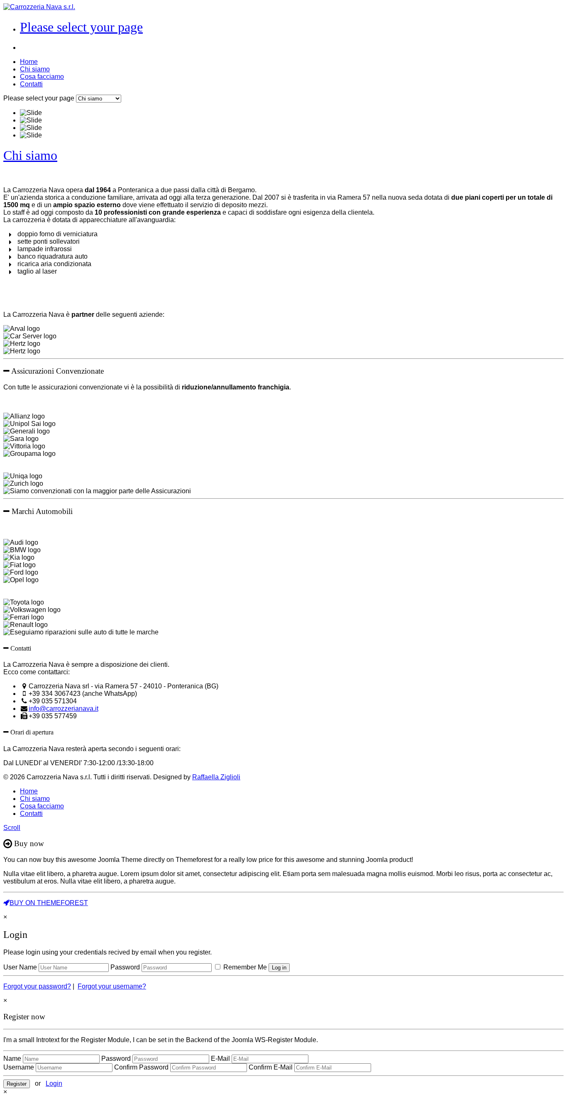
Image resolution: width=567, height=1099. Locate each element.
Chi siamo (35, 69)
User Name (20, 967)
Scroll (11, 827)
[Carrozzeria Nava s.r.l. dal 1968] (39, 6)
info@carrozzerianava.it (63, 708)
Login (54, 1083)
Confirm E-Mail (271, 1067)
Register (17, 1084)
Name (12, 1058)
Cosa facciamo (42, 76)
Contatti (31, 84)
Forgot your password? (37, 986)
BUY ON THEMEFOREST (49, 902)
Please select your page (81, 27)
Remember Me (244, 967)
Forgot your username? (112, 986)
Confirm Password (141, 1067)
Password (125, 967)
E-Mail (220, 1058)
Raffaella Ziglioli (216, 777)
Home (29, 61)
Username (18, 1067)
